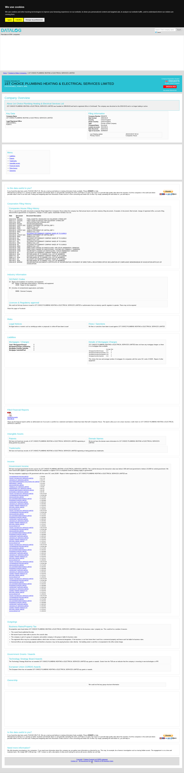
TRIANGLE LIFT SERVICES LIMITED (19, 486)
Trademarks (13, 161)
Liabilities (12, 156)
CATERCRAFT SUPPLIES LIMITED (18, 502)
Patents (11, 158)
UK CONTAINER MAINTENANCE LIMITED (20, 498)
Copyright (79, 759)
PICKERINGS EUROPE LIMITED (18, 500)
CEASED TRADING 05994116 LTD (18, 505)
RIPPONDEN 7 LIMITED (15, 483)
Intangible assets (14, 163)
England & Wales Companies (18, 73)
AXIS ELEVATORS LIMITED (16, 485)
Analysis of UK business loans (103, 761)
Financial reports (14, 166)
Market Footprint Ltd (90, 759)
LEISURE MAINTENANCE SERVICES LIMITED (21, 490)
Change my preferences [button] (34, 20)
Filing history (13, 168)
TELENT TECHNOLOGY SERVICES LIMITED (21, 478)
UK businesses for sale (86, 761)
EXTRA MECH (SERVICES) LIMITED (19, 491)
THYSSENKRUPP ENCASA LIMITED (18, 476)
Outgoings (12, 170)
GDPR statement (102, 759)
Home (5, 73)
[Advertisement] (67, 53)
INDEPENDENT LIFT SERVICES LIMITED (20, 488)
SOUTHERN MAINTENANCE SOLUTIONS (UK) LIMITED (24, 481)
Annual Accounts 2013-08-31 (12, 418)
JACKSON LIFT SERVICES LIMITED (19, 480)
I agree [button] (9, 20)
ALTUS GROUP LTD (14, 509)
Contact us (74, 761)
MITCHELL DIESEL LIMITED (16, 507)
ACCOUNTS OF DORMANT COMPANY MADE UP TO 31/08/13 (46, 233)
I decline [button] (19, 20)
